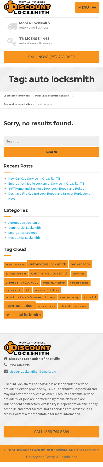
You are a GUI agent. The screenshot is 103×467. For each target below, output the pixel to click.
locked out (40, 290)
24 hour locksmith (15, 264)
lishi (27, 290)
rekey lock (65, 306)
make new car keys (69, 297)
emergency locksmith (54, 282)
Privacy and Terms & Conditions (51, 456)
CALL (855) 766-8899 (51, 432)
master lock (90, 297)
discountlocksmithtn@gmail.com (32, 371)
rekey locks (81, 306)
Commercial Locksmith (24, 227)
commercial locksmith (49, 273)
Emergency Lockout (22, 232)
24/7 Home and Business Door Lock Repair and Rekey (46, 188)
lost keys (50, 297)
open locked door (20, 305)
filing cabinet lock (79, 282)
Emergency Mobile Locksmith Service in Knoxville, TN (46, 183)
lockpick (54, 290)
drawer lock (79, 273)
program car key (46, 306)
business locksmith (16, 273)
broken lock (80, 264)
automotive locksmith (47, 264)
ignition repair (13, 290)
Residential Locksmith (24, 237)
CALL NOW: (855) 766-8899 (51, 57)
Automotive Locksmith (24, 222)
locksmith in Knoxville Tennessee (23, 297)
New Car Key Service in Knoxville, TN (34, 178)
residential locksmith (23, 314)
